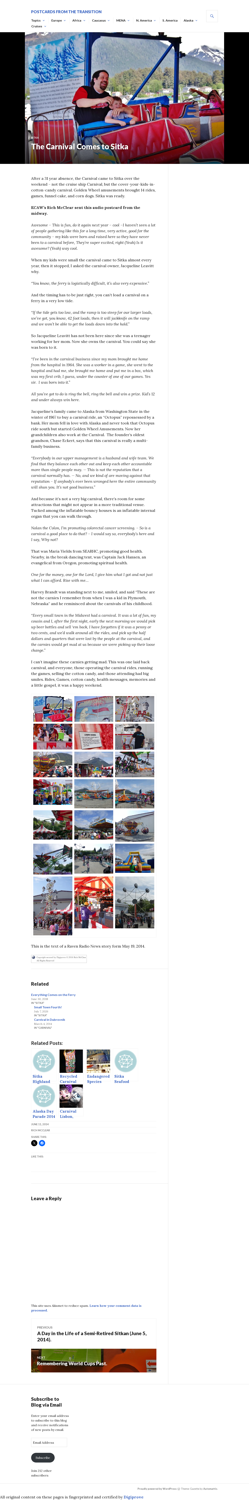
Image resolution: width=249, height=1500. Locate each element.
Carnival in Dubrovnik (49, 1019)
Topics (36, 20)
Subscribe (43, 1458)
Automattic (210, 1488)
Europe (56, 20)
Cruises (36, 26)
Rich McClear (40, 1130)
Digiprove (134, 1497)
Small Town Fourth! (48, 1007)
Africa (76, 20)
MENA (120, 20)
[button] (52, 709)
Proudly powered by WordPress (157, 1488)
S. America (170, 20)
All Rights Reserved (45, 960)
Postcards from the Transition (66, 11)
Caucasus (99, 20)
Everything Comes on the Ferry (53, 995)
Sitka (35, 137)
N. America (144, 20)
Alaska (188, 20)
